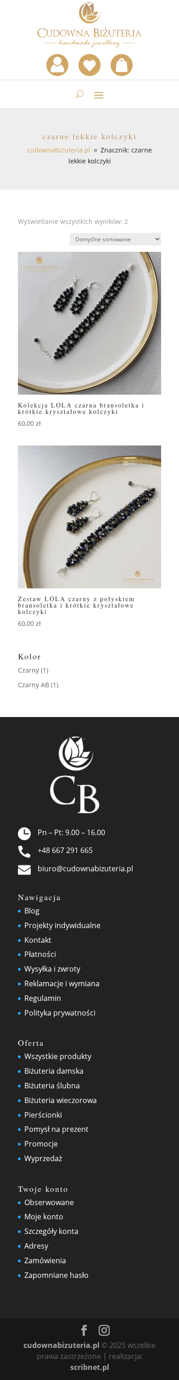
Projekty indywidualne (62, 925)
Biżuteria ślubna (52, 1086)
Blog (31, 911)
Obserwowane (49, 1202)
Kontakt (37, 940)
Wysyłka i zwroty (52, 969)
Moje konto (43, 1217)
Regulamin (42, 998)
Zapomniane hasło (56, 1275)
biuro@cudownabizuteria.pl (85, 869)
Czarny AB (33, 684)
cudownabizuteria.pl (61, 1345)
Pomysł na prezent (56, 1129)
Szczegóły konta (51, 1231)
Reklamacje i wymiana (62, 983)
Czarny (28, 670)
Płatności (40, 954)
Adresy (36, 1246)
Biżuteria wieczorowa (60, 1100)
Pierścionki (43, 1115)
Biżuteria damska (54, 1071)
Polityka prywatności (59, 1013)
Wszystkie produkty (57, 1056)
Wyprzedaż (43, 1158)
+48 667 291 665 (65, 850)
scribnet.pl (89, 1367)
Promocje (41, 1144)
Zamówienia (45, 1260)
